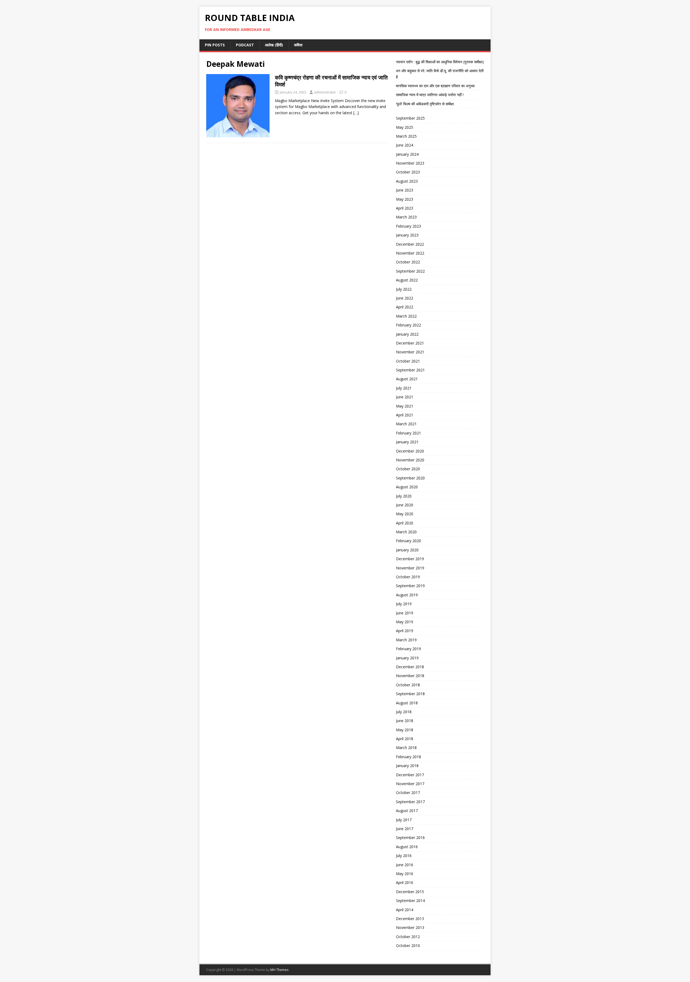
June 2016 (404, 864)
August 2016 (407, 846)
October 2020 (408, 468)
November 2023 (410, 163)
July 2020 (404, 496)
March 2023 (406, 217)
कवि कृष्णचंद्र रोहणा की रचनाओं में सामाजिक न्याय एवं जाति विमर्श (331, 81)
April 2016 (404, 882)
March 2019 (406, 639)
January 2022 (407, 334)
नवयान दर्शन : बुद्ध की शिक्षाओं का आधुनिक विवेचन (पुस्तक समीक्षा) (440, 61)
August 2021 (407, 378)
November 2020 (410, 459)
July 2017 (404, 819)
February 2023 (408, 226)
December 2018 (410, 666)
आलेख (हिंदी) (274, 44)
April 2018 (404, 738)
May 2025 (404, 127)
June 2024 (404, 145)
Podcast (245, 44)
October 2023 (408, 172)
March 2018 (406, 747)
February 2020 (408, 540)
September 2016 (410, 837)
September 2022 (410, 271)
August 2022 (407, 280)
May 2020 (404, 513)
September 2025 (410, 118)
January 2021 (407, 441)
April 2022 (404, 306)
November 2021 (410, 351)
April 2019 (404, 630)
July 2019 (404, 603)
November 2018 (410, 675)
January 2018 (407, 765)
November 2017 (410, 783)
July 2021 (404, 388)
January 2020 (407, 549)
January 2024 (407, 154)
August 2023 (407, 181)
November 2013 (410, 927)
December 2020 (410, 451)
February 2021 (408, 433)
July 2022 (404, 289)
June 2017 (404, 828)
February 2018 (408, 756)
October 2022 (408, 261)
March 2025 (406, 136)
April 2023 (404, 208)
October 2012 (408, 936)
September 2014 (410, 900)
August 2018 (407, 702)
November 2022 (410, 253)
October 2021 (408, 361)
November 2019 (410, 567)
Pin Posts (215, 44)
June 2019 (404, 612)
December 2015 (410, 891)
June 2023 (404, 190)
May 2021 (404, 406)
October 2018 (408, 684)
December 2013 (410, 918)
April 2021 (404, 414)
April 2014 (404, 909)
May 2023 (404, 199)
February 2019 (408, 648)
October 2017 (408, 792)
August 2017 (407, 810)
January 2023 (407, 235)
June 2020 (404, 504)
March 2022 (406, 316)
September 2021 (410, 369)
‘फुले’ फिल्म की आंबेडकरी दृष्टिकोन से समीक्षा (425, 103)
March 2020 (406, 531)
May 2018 (404, 729)
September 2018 (410, 693)
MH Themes (279, 969)
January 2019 (407, 657)
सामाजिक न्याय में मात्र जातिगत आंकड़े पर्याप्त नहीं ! (430, 94)
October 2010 (408, 945)
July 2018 (404, 711)
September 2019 (410, 585)
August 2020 (407, 486)
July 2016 (404, 855)
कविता (298, 44)
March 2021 (406, 423)
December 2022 (410, 244)
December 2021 (410, 343)
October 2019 (408, 576)
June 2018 (404, 720)
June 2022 (404, 298)
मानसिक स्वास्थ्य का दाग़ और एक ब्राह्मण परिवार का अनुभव (435, 85)
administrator (325, 92)
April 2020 (404, 522)
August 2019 (407, 594)
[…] (356, 112)
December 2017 (410, 774)
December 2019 (410, 558)
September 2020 (410, 477)
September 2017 (410, 801)
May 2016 (404, 873)
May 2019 (404, 621)
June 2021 (404, 396)
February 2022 (408, 325)
